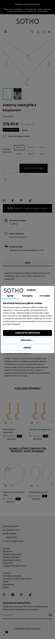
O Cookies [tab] (45, 296)
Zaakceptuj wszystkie (27, 333)
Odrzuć (27, 348)
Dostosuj (26, 340)
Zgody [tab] (10, 296)
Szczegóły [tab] (27, 296)
